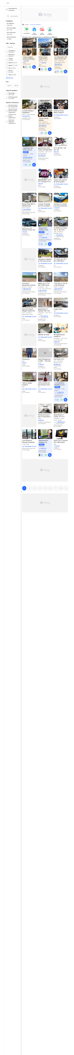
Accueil (26, 24)
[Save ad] (34, 40)
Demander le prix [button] (62, 115)
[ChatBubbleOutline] (26, 67)
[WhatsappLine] (30, 67)
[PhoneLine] (34, 67)
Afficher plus (9, 77)
